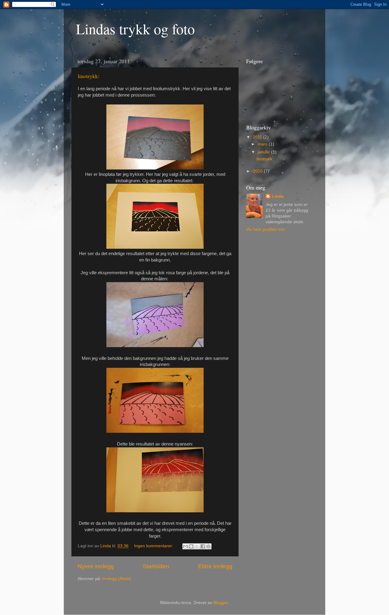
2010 (258, 171)
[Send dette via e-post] (185, 546)
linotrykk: (88, 76)
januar (264, 152)
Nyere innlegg (95, 566)
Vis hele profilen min (265, 229)
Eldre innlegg (215, 566)
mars (263, 144)
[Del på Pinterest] (208, 546)
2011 (258, 137)
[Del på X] (197, 546)
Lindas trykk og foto (135, 28)
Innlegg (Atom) (116, 578)
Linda (278, 196)
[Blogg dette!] (191, 546)
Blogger (220, 602)
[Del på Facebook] (203, 546)
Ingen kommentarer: (154, 546)
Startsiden (156, 566)
